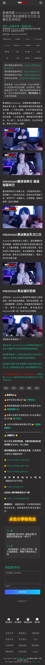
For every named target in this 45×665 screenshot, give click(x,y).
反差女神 (14, 26)
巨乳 (21, 388)
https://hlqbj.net (31, 71)
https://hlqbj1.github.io (18, 471)
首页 (5, 26)
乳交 (6, 388)
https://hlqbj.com (32, 75)
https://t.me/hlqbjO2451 (18, 498)
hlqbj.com (36, 662)
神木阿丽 (6, 34)
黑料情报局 (21, 658)
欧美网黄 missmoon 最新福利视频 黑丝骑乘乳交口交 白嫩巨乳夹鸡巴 (22, 377)
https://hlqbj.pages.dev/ (18, 465)
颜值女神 (26, 26)
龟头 (37, 388)
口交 (13, 388)
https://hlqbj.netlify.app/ (18, 459)
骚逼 (29, 388)
